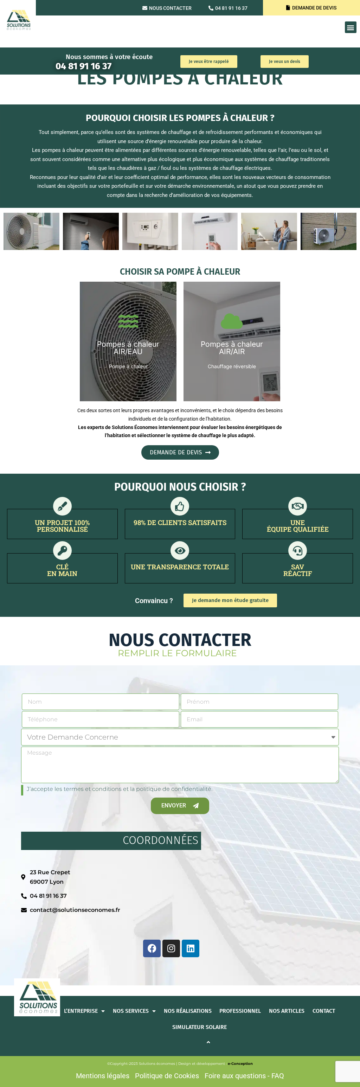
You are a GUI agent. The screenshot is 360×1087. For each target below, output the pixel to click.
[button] (350, 27)
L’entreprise (81, 1011)
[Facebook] (152, 948)
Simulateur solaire (199, 1027)
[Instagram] (171, 948)
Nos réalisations (188, 1011)
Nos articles (286, 1011)
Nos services (131, 1011)
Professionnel (240, 1011)
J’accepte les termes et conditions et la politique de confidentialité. (119, 789)
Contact (324, 1011)
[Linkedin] (190, 948)
